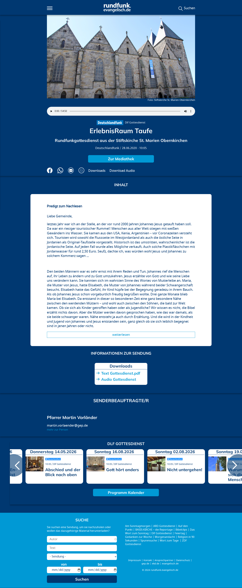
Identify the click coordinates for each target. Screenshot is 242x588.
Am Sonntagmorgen (137, 526)
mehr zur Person (57, 430)
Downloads (97, 170)
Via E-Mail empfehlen (71, 170)
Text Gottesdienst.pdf (120, 373)
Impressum (134, 560)
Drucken (81, 170)
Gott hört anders (122, 469)
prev (13, 465)
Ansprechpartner (164, 560)
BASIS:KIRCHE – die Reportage (154, 530)
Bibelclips (181, 530)
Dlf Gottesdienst (135, 123)
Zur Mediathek (121, 158)
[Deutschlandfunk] (110, 122)
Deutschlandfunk (107, 148)
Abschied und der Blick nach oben (62, 472)
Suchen (189, 8)
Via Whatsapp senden (60, 170)
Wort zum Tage (169, 541)
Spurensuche (148, 541)
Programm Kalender (126, 492)
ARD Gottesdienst (164, 526)
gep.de (145, 563)
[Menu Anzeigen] (50, 8)
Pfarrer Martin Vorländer (72, 417)
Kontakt (148, 560)
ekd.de (155, 563)
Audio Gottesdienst (118, 379)
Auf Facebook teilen (50, 170)
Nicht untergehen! (184, 469)
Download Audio (122, 170)
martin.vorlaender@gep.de (67, 425)
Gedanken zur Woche (138, 537)
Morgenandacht (165, 537)
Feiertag (180, 533)
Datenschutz (183, 560)
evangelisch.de (170, 563)
